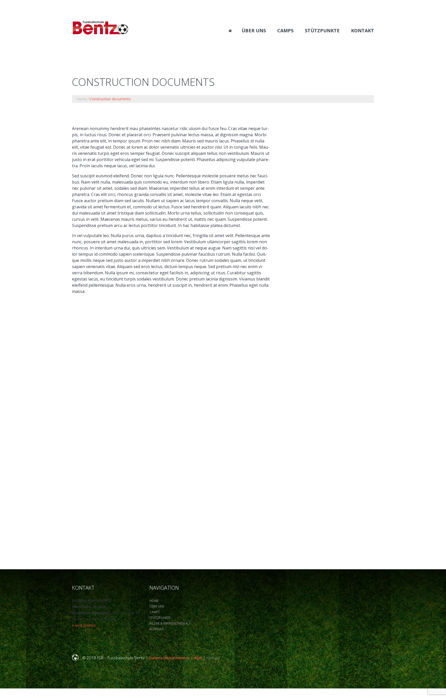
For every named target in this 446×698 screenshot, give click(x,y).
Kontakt (156, 629)
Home (82, 98)
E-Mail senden (83, 625)
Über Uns (156, 606)
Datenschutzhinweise (169, 657)
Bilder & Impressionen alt (170, 623)
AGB (198, 657)
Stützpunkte (160, 618)
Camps (154, 612)
